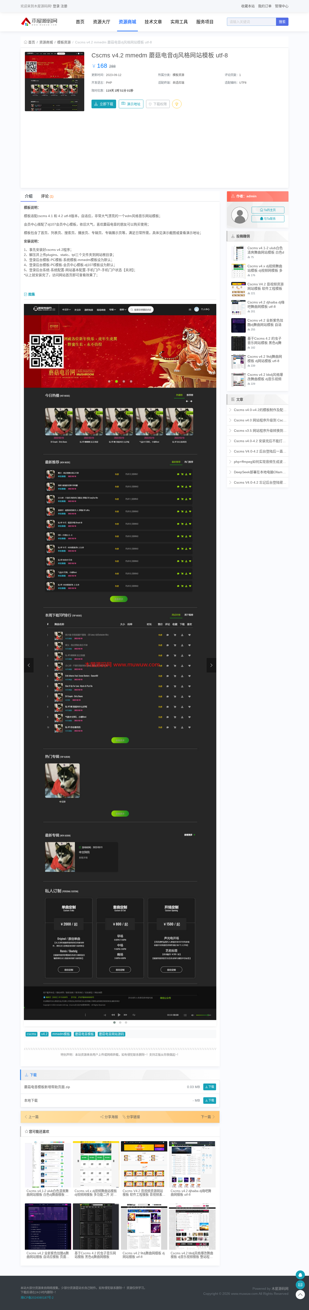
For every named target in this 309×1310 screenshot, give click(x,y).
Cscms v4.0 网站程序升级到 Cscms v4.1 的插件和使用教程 (260, 420)
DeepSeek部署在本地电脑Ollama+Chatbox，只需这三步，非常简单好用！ (260, 472)
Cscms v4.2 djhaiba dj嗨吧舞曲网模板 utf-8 (191, 1192)
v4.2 (44, 1034)
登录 (56, 6)
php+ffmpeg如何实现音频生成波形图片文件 (260, 462)
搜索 (282, 22)
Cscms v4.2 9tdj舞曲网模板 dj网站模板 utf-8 (144, 1255)
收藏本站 (248, 6)
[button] (114, 1022)
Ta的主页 (270, 210)
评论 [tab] (47, 196)
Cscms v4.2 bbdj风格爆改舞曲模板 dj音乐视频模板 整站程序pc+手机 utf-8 (192, 1255)
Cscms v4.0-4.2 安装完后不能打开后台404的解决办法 (260, 441)
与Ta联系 (270, 218)
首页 (80, 22)
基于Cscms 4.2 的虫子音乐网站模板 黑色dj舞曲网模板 (95, 1255)
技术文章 (153, 22)
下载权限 (160, 104)
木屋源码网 (280, 1288)
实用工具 (179, 22)
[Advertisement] (154, 147)
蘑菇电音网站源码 (111, 1034)
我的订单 (265, 6)
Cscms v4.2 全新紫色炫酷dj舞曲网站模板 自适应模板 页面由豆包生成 (48, 1255)
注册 (64, 6)
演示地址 (133, 104)
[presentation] (29, 665)
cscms (31, 1034)
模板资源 (64, 42)
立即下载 (106, 104)
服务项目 (205, 22)
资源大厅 (101, 22)
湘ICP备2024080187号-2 (37, 1297)
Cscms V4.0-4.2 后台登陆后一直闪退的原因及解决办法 (260, 451)
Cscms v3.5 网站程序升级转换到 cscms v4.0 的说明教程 (260, 430)
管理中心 (281, 6)
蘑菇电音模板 (84, 1034)
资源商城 (127, 22)
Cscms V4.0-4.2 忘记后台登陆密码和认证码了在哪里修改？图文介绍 (260, 482)
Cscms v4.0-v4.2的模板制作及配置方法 (260, 410)
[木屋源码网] (40, 21)
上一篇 (33, 1117)
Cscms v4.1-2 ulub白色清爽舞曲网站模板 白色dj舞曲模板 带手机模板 (48, 1193)
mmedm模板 (61, 1034)
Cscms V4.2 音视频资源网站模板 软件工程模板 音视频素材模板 (144, 1193)
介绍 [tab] (29, 196)
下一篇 (206, 1117)
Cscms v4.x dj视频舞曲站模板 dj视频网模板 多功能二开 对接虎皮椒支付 (96, 1193)
